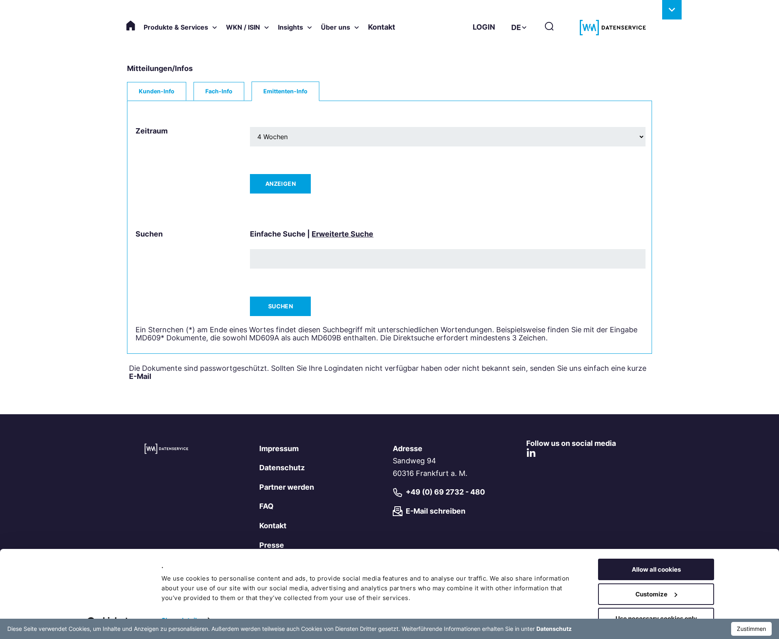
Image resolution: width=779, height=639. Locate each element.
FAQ (266, 506)
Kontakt (381, 27)
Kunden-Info (156, 91)
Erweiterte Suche (342, 234)
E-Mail (140, 376)
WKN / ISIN (243, 27)
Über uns (335, 27)
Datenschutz (282, 467)
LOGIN (484, 27)
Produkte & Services (176, 27)
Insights (290, 27)
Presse (271, 545)
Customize (651, 594)
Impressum (279, 448)
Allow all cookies (656, 569)
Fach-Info (219, 91)
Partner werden (286, 487)
